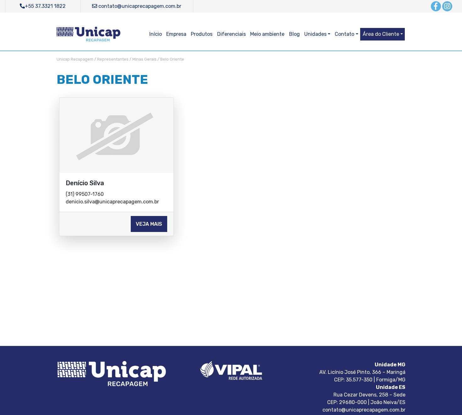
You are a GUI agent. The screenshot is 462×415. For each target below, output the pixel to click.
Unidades (315, 34)
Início (155, 34)
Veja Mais (149, 224)
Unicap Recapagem (75, 59)
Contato (344, 34)
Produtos (201, 34)
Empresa (176, 34)
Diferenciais (231, 34)
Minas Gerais (144, 59)
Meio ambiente (267, 34)
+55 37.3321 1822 (45, 6)
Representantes (113, 59)
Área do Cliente (381, 34)
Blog (294, 34)
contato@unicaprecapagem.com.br (139, 6)
